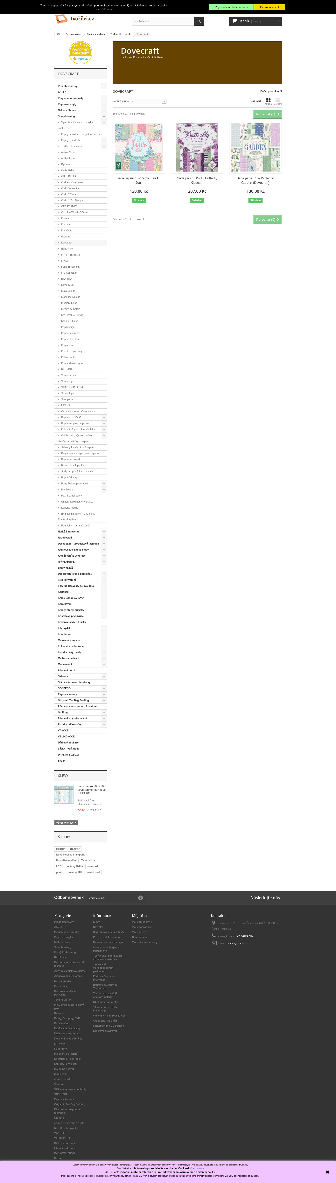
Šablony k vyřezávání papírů (77, 447)
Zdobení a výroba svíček (72, 718)
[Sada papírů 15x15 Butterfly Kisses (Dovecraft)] (197, 147)
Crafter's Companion (72, 182)
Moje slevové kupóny (145, 942)
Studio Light (67, 393)
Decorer (65, 224)
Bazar (61, 760)
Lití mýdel (64, 628)
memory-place (68, 302)
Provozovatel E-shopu (106, 937)
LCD (58, 866)
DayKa (64, 218)
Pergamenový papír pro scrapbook (80, 453)
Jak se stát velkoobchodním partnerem (103, 968)
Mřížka (268, 104)
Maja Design (67, 290)
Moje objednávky (142, 921)
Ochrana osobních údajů (108, 942)
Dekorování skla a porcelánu (75, 573)
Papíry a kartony (68, 694)
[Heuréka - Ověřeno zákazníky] (80, 52)
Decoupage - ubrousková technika (78, 543)
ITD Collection (68, 272)
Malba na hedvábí (68, 658)
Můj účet (139, 915)
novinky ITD (75, 872)
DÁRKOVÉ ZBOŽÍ (68, 754)
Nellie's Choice (67, 110)
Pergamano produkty (70, 98)
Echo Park (66, 248)
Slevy (63, 775)
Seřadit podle (121, 101)
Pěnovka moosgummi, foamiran (77, 706)
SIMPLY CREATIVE (72, 387)
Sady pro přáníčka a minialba (77, 471)
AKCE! (62, 92)
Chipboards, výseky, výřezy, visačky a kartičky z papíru (75, 438)
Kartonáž (63, 591)
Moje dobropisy (141, 927)
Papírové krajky (67, 104)
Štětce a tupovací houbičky (74, 682)
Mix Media (66, 489)
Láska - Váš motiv (68, 748)
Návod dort (93, 872)
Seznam (278, 104)
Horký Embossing (69, 531)
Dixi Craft (66, 230)
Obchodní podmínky (105, 1002)
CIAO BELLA (68, 176)
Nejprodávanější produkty (108, 932)
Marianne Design (70, 296)
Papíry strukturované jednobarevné (80, 134)
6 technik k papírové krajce (109, 1015)
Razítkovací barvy (71, 495)
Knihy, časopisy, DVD (71, 597)
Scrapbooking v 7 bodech (108, 1025)
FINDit (64, 260)
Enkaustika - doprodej (71, 646)
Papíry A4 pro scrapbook (74, 423)
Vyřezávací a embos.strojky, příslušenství (76, 125)
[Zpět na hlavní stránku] (58, 34)
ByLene (65, 164)
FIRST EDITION (70, 254)
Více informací (104, 9)
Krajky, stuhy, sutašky (71, 610)
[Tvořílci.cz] (90, 17)
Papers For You (69, 339)
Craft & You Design (71, 200)
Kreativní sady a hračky (72, 622)
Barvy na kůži (66, 567)
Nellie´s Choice (69, 321)
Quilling (63, 712)
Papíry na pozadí (70, 459)
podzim (60, 848)
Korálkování (65, 603)
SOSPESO (64, 688)
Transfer (75, 848)
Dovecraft (66, 242)
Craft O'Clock (68, 194)
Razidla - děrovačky (69, 724)
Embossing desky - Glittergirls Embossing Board (76, 516)
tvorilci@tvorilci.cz (237, 943)
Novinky (98, 927)
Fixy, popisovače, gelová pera (76, 585)
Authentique (67, 158)
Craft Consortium (70, 188)
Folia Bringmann (70, 266)
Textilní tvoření (67, 579)
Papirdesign (67, 327)
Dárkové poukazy (68, 742)
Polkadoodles (68, 357)
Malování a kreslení (69, 640)
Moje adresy (139, 932)
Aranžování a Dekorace (72, 555)
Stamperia (66, 399)
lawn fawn (66, 278)
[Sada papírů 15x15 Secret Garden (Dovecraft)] (255, 147)
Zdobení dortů (66, 670)
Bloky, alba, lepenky (72, 465)
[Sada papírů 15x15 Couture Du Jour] (139, 147)
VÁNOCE (63, 730)
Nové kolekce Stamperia (70, 854)
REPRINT (66, 369)
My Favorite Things (71, 314)
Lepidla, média (69, 507)
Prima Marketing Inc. (72, 363)
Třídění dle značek (71, 146)
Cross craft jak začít (105, 1020)
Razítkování (65, 537)
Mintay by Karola (70, 308)
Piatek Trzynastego (71, 351)
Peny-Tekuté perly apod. (74, 483)
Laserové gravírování (105, 1030)
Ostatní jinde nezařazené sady (78, 411)
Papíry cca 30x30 (70, 417)
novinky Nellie (74, 866)
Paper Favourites (70, 333)
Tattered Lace (89, 860)
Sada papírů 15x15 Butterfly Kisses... (197, 180)
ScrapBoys (67, 381)
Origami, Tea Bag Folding (73, 700)
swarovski (93, 866)
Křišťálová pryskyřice (71, 616)
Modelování (65, 664)
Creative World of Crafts (74, 212)
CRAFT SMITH (69, 206)
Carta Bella (67, 170)
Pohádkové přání (66, 860)
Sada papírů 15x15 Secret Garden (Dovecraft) (255, 180)
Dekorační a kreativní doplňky (77, 429)
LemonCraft (67, 284)
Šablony (63, 676)
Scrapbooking (66, 116)
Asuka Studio (68, 152)
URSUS (65, 405)
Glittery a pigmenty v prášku (76, 501)
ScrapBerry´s (68, 375)
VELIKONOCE (66, 736)
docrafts (65, 236)
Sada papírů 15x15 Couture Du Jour (138, 180)
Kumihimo (64, 634)
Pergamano (67, 345)
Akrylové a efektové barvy (73, 549)
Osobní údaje (140, 937)
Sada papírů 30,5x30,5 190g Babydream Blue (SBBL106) (91, 790)
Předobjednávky (67, 86)
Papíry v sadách (70, 140)
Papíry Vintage (69, 477)
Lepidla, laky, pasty (69, 652)
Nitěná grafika (66, 561)
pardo (59, 872)
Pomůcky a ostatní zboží (75, 525)
